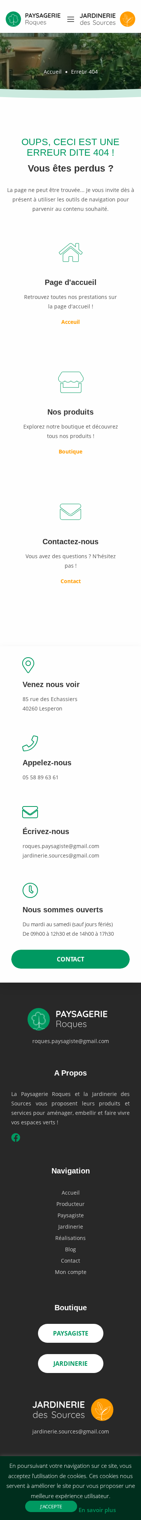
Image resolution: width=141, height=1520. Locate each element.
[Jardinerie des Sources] (70, 1411)
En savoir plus (97, 1510)
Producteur (70, 1203)
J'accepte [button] (51, 1506)
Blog (70, 1249)
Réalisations (70, 1237)
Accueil (53, 71)
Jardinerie (70, 1226)
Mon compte (70, 1271)
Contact (70, 959)
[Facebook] (15, 1138)
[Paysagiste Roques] (70, 1021)
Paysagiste (71, 1215)
